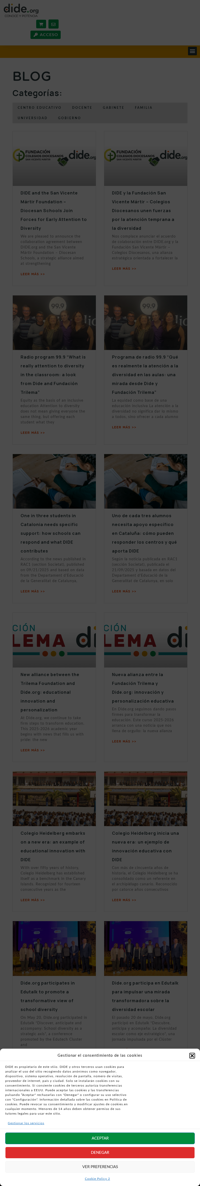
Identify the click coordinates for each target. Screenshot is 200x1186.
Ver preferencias (100, 1167)
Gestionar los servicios (26, 1123)
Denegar (100, 1153)
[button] (192, 1055)
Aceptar (100, 1138)
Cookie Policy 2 (97, 1178)
